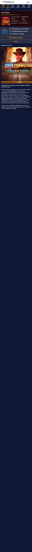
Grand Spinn (7, 9)
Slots (2, 9)
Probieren (16, 41)
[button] (16, 38)
